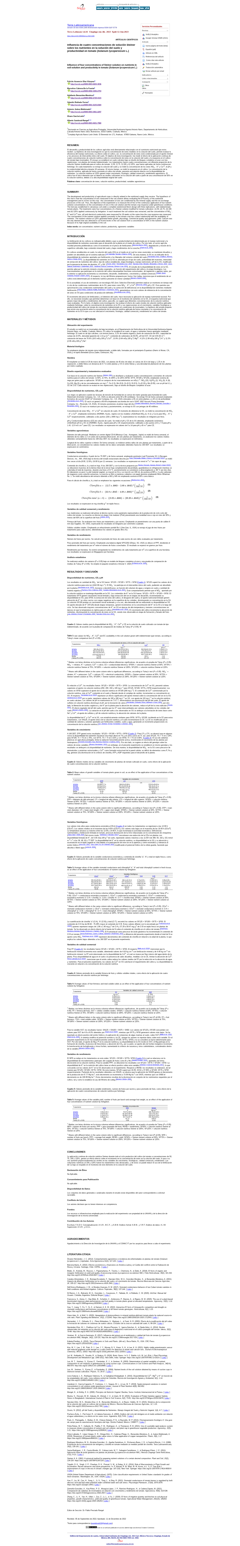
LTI (124, 781)
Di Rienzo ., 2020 (139, 563)
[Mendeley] (143, 86)
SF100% (75, 652)
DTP (101, 781)
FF (116, 992)
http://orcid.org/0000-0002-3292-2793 (86, 91)
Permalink (149, 93)
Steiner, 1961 (107, 375)
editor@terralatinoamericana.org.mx (120, 1544)
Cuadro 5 (139, 1058)
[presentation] (117, 486)
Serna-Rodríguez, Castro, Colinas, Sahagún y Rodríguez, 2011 (101, 933)
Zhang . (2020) (111, 1032)
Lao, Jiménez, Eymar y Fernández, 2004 (81, 614)
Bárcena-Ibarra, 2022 (139, 245)
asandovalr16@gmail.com (101, 1523)
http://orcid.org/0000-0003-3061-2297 (86, 112)
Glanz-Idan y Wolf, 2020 (76, 835)
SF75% (74, 651)
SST (150, 992)
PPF (127, 1108)
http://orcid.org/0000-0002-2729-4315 (86, 98)
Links (120, 1261)
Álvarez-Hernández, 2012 (98, 744)
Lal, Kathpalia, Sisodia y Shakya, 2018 (118, 254)
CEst (96, 876)
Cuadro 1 (141, 582)
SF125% (75, 654)
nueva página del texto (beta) (157, 46)
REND (154, 1108)
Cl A (141, 876)
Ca (146, 645)
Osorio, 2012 (111, 264)
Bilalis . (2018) (144, 948)
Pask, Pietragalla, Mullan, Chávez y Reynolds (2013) (147, 458)
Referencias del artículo (155, 57)
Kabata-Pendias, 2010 (139, 1060)
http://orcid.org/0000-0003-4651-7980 (86, 123)
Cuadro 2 (132, 734)
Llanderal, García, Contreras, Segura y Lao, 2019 (111, 266)
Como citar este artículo (155, 60)
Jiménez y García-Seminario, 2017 (151, 1065)
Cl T (166, 876)
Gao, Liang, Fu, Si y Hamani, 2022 (102, 844)
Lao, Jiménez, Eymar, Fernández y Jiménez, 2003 (115, 724)
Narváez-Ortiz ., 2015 (105, 614)
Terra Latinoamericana (80, 25)
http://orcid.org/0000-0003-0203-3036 (86, 84)
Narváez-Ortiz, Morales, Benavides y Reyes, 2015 (150, 264)
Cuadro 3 (120, 826)
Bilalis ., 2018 (166, 1034)
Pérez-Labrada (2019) (76, 959)
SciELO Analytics (152, 34)
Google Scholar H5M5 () (157, 38)
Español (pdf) (151, 49)
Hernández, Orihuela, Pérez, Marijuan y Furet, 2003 (144, 702)
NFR (104, 1108)
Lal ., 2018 (90, 847)
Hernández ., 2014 (124, 264)
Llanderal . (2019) (74, 698)
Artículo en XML (152, 53)
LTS (153, 781)
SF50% (74, 649)
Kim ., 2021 (141, 284)
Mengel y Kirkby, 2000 (138, 278)
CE (163, 645)
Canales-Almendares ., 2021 (114, 590)
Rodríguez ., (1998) (90, 936)
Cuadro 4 (147, 738)
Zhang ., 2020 (146, 247)
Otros (147, 86)
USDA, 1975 (105, 517)
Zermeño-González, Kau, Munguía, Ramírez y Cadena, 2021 (98, 742)
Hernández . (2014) (89, 695)
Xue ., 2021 (84, 844)
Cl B (153, 876)
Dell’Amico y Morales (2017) (109, 835)
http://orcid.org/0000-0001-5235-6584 (86, 105)
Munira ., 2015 (138, 480)
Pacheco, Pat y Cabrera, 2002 (92, 590)
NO (98, 645)
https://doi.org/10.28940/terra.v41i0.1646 (80, 36)
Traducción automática (154, 67)
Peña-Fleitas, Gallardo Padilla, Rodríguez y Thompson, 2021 (98, 289)
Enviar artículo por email (155, 71)
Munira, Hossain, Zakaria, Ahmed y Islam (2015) (154, 465)
